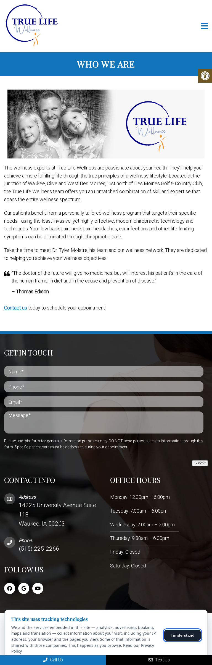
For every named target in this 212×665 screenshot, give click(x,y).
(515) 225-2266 (39, 548)
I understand (183, 635)
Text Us (162, 660)
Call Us (56, 660)
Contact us (15, 308)
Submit (200, 463)
